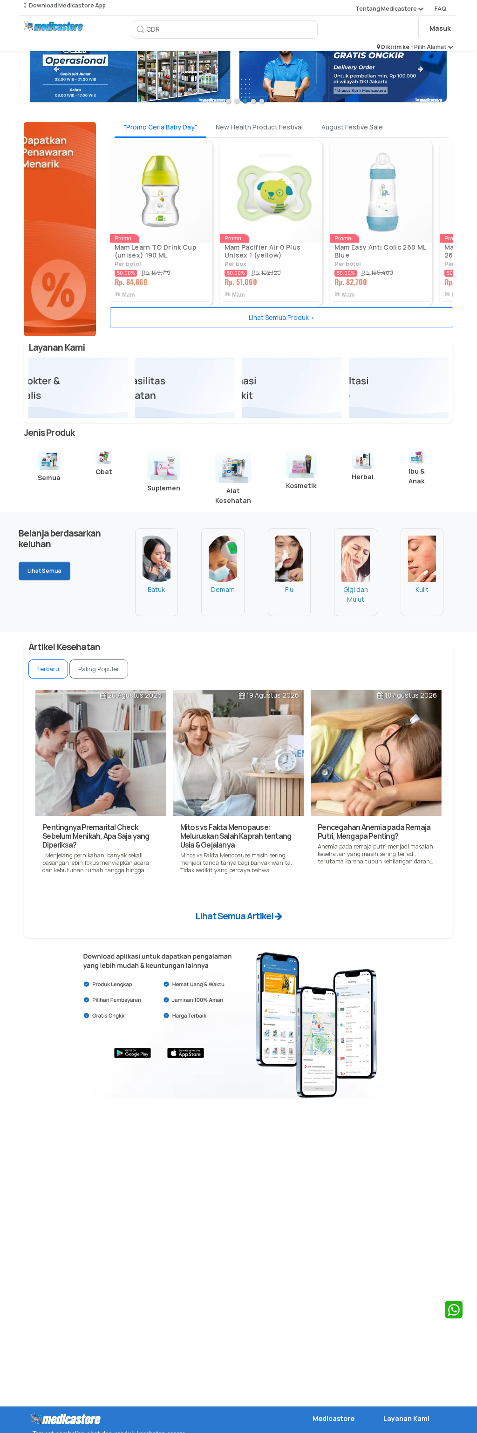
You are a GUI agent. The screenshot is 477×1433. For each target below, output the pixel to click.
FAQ (440, 9)
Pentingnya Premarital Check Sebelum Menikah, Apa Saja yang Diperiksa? (95, 836)
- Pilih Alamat (429, 47)
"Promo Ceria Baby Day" (160, 126)
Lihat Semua (44, 571)
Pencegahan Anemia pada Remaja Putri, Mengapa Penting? (374, 831)
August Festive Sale (352, 126)
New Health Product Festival (259, 126)
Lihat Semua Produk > (281, 317)
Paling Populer (98, 669)
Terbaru (48, 669)
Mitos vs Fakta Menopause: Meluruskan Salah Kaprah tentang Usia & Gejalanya (235, 836)
